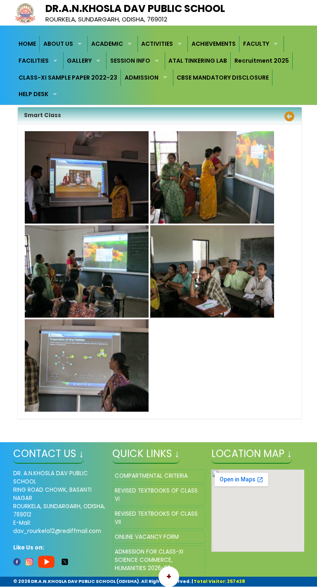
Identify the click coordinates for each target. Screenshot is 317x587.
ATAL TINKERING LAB (197, 61)
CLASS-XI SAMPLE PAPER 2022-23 (68, 77)
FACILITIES (34, 61)
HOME (27, 44)
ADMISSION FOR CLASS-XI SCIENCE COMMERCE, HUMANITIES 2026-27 (149, 560)
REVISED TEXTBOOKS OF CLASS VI (156, 495)
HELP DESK (33, 94)
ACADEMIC (107, 44)
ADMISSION (141, 77)
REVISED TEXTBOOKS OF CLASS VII (156, 518)
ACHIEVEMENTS (214, 44)
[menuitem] (27, 44)
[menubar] (158, 69)
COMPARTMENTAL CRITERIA (151, 476)
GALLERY (79, 61)
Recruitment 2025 (261, 61)
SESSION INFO (130, 61)
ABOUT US (58, 44)
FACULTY (256, 44)
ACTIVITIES (157, 44)
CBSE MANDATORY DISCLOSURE (223, 77)
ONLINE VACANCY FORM (147, 537)
